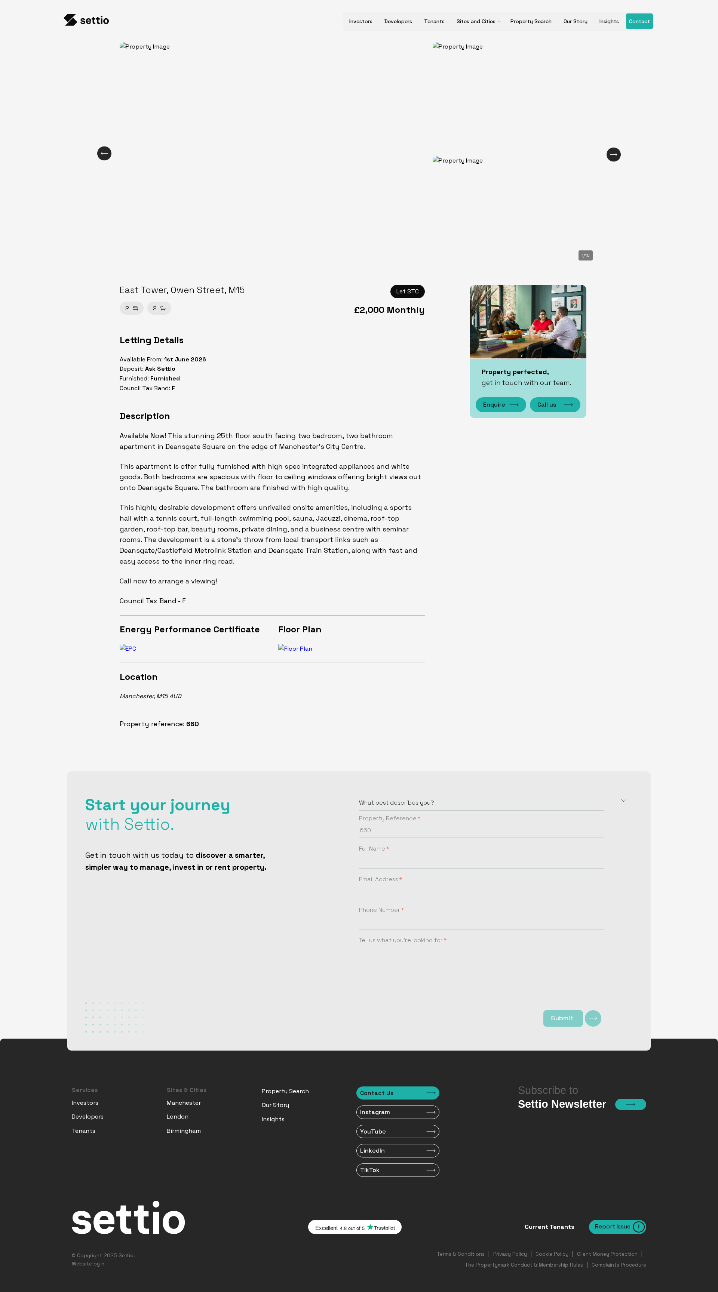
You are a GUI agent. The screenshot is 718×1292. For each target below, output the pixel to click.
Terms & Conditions (461, 1254)
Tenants (434, 21)
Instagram (375, 1112)
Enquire (494, 404)
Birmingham (184, 1131)
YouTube (373, 1131)
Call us (546, 404)
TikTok (370, 1170)
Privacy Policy (510, 1254)
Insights (609, 21)
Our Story (575, 21)
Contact (639, 21)
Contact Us (376, 1093)
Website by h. (89, 1264)
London (177, 1116)
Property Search (531, 21)
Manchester (184, 1103)
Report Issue (612, 1226)
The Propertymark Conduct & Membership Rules (524, 1265)
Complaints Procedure (619, 1265)
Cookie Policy (552, 1254)
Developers (398, 21)
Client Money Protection (607, 1254)
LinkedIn (372, 1150)
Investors (360, 21)
